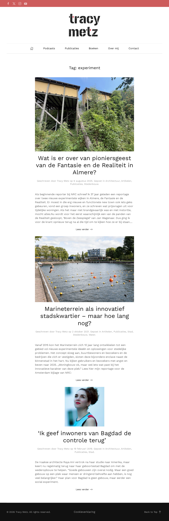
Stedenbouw (91, 184)
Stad (130, 331)
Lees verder (82, 229)
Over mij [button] (113, 48)
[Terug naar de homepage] (84, 25)
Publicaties (72, 48)
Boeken (93, 48)
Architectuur (112, 181)
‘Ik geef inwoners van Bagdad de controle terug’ (84, 437)
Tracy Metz (63, 181)
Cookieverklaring (84, 511)
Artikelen (126, 181)
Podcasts (49, 48)
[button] (159, 511)
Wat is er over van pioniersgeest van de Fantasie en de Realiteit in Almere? (84, 165)
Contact (134, 48)
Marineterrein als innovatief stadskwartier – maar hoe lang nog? (84, 315)
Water (92, 334)
